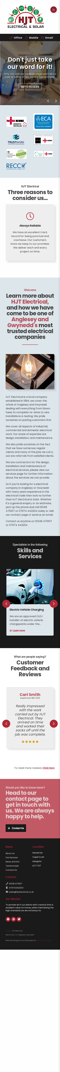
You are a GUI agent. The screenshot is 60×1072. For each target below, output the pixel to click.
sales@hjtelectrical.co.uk (21, 892)
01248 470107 (15, 883)
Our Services (12, 857)
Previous (48, 101)
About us (10, 853)
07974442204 (16, 887)
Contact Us (18, 828)
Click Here (48, 768)
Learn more (19, 630)
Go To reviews (30, 86)
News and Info (13, 861)
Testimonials (12, 865)
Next (56, 101)
